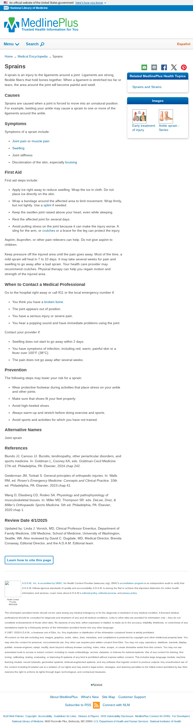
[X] (173, 67)
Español (183, 44)
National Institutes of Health (165, 721)
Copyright (30, 716)
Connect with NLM (116, 705)
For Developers (181, 716)
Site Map (108, 697)
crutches (48, 230)
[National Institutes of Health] (7, 8)
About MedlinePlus (64, 697)
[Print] (154, 67)
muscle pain (40, 141)
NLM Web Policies (13, 716)
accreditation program (132, 583)
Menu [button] (9, 44)
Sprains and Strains (146, 87)
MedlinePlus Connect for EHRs (152, 716)
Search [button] (32, 44)
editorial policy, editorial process (99, 593)
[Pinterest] (183, 67)
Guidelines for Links (65, 716)
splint (47, 205)
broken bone (53, 302)
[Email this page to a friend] (144, 67)
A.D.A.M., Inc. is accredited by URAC (42, 583)
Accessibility (45, 716)
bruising (71, 162)
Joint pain (19, 141)
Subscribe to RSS (78, 705)
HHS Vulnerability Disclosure (117, 716)
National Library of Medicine (29, 8)
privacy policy (129, 593)
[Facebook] (164, 67)
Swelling (18, 148)
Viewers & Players (88, 716)
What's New (90, 697)
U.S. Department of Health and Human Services (121, 721)
